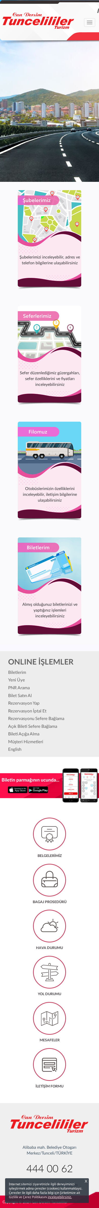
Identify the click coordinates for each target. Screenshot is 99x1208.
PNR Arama (19, 688)
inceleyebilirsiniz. (60, 1197)
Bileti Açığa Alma (23, 734)
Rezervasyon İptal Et (27, 711)
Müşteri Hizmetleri (25, 742)
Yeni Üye (16, 680)
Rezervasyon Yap (24, 703)
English (14, 749)
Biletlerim (17, 672)
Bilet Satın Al (20, 696)
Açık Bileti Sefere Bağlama (32, 726)
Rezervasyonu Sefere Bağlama (36, 718)
